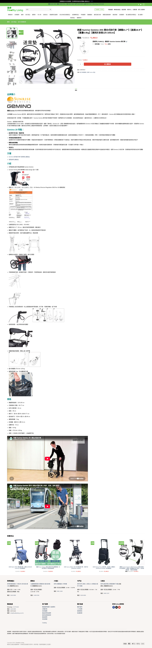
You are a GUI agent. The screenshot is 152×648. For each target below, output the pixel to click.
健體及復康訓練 (107, 14)
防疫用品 (72, 17)
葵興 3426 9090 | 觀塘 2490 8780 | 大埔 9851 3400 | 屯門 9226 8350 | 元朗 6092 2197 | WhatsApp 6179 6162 (76, 4)
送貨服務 (44, 611)
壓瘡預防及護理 (53, 14)
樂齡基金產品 (117, 9)
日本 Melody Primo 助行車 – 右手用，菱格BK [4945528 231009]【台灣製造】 (104, 567)
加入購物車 (107, 64)
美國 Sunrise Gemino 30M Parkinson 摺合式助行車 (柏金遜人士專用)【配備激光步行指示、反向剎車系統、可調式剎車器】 (132, 568)
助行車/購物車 (22, 22)
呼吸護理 (83, 14)
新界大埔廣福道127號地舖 (60, 584)
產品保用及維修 (46, 613)
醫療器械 (89, 14)
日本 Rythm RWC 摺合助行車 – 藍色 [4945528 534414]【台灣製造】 (20, 567)
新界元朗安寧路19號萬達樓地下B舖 (109, 584)
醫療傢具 (79, 17)
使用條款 (79, 611)
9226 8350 (83, 595)
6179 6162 (16, 607)
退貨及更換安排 (46, 615)
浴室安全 (45, 14)
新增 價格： (102, 44)
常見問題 (44, 619)
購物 (8, 22)
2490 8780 (36, 595)
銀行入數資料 (141, 9)
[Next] (71, 55)
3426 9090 (13, 595)
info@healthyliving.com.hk (17, 613)
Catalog (44, 622)
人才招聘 (79, 609)
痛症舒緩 (115, 14)
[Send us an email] (116, 607)
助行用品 (27, 14)
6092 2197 (106, 593)
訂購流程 (135, 9)
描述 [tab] (76, 90)
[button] (140, 4)
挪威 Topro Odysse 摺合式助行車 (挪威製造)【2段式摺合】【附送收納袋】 (48, 567)
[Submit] (50, 9)
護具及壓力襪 (97, 14)
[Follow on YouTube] (119, 607)
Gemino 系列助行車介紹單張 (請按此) (19, 156)
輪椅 (22, 14)
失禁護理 (17, 14)
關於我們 (79, 607)
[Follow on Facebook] (143, 4)
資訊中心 (129, 9)
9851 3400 (60, 591)
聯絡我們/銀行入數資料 (48, 607)
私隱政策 (79, 613)
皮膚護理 (121, 14)
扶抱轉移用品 (75, 14)
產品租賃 (124, 9)
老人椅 (39, 14)
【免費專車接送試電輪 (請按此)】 (81, 1)
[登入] (138, 4)
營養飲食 (10, 14)
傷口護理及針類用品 (131, 14)
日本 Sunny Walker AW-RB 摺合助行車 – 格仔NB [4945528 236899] (76, 567)
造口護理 (140, 14)
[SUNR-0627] (84, 47)
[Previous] (21, 55)
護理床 (33, 14)
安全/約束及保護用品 (65, 14)
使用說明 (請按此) (14, 159)
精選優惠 (110, 9)
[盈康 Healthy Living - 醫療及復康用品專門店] (15, 9)
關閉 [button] (91, 1)
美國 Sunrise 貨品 (91, 72)
